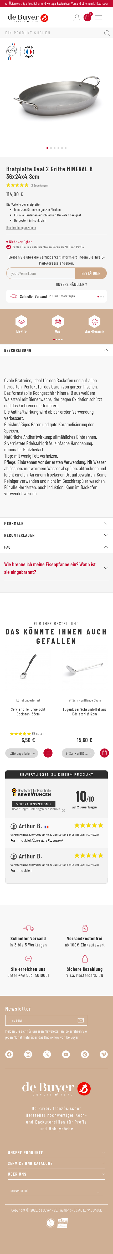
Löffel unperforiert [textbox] (20, 753)
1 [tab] (47, 148)
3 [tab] (54, 148)
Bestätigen (91, 273)
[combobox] (21, 753)
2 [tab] (51, 148)
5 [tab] (62, 148)
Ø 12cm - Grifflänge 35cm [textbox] (79, 753)
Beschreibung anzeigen (21, 227)
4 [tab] (58, 148)
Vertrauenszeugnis (33, 804)
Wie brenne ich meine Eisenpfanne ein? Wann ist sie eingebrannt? (50, 568)
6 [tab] (65, 148)
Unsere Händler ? (71, 284)
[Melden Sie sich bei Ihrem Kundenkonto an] (77, 17)
